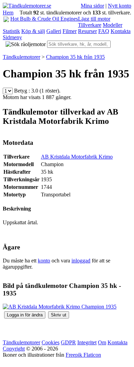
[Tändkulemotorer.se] (27, 6)
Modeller (112, 25)
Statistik (11, 31)
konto (44, 260)
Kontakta (121, 31)
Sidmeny (12, 37)
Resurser (87, 31)
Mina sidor (92, 6)
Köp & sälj (33, 31)
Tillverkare (89, 25)
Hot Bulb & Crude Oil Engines (44, 19)
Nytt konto (119, 6)
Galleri (53, 31)
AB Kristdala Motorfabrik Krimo (77, 157)
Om (102, 342)
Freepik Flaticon (83, 355)
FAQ (103, 31)
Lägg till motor (94, 19)
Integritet (87, 342)
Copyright (14, 349)
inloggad (80, 260)
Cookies (50, 342)
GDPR (68, 342)
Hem (8, 12)
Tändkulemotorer (21, 342)
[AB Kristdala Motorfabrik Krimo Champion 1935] (59, 307)
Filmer (70, 31)
